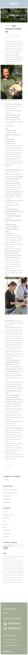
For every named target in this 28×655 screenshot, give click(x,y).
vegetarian (19, 579)
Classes (5, 511)
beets (12, 556)
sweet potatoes (7, 577)
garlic (21, 563)
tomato (20, 577)
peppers (5, 572)
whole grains (6, 582)
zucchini (20, 582)
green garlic (20, 565)
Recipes (16, 34)
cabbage (5, 558)
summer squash (12, 575)
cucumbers (19, 561)
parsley (17, 570)
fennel (17, 563)
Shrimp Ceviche (6, 502)
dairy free (5, 563)
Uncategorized (6, 533)
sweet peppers (20, 575)
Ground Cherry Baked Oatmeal (10, 493)
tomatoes (5, 579)
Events (4, 521)
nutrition (5, 570)
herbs (8, 568)
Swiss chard (15, 577)
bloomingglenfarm (9, 36)
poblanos (10, 572)
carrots (10, 558)
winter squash (13, 582)
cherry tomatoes (7, 561)
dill (9, 563)
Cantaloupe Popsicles (8, 496)
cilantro (14, 561)
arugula (5, 556)
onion (9, 570)
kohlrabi (22, 568)
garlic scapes (6, 565)
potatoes (15, 572)
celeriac (14, 558)
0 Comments (18, 36)
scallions (5, 575)
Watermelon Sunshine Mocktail (10, 489)
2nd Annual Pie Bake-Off (13, 28)
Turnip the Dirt (6, 530)
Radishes (20, 572)
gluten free (13, 565)
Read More (9, 466)
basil (9, 556)
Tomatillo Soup (6, 499)
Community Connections (8, 514)
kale (18, 568)
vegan (14, 579)
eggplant (13, 563)
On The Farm (6, 524)
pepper (21, 570)
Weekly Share (6, 536)
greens (5, 568)
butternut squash (18, 556)
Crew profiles (6, 518)
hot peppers (14, 568)
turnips (10, 579)
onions (13, 570)
